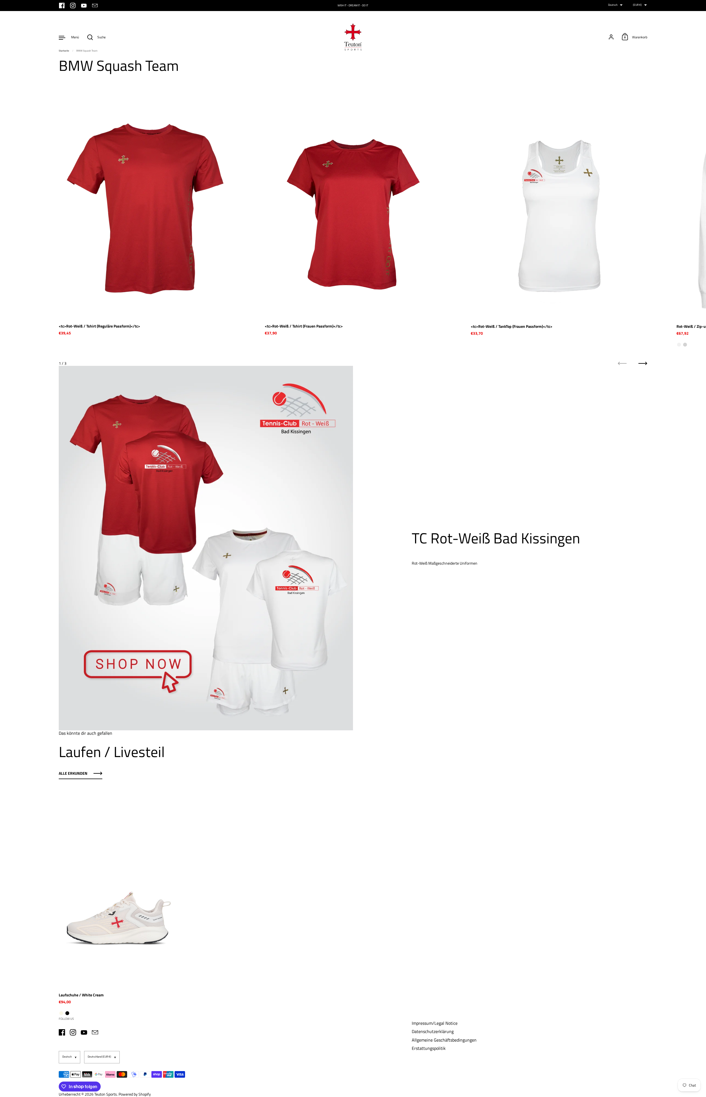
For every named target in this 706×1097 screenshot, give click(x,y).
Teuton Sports (105, 1094)
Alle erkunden (73, 773)
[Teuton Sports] (352, 37)
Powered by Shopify (135, 1094)
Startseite (64, 51)
